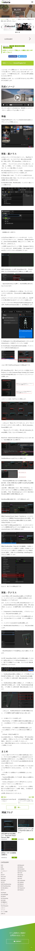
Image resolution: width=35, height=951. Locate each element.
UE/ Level (3, 876)
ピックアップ (4, 904)
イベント (3, 909)
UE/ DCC (3, 878)
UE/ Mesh (3, 896)
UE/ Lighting (21, 882)
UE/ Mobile (20, 867)
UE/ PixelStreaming (5, 886)
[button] (1, 27)
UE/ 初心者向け (4, 888)
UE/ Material (21, 884)
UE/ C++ (3, 890)
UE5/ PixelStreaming (6, 884)
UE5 (2, 867)
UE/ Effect (20, 876)
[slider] (16, 104)
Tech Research (4, 906)
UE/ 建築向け (4, 902)
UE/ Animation (21, 869)
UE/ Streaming (4, 898)
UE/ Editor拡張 (4, 894)
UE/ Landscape (21, 880)
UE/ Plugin (3, 892)
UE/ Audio (3, 880)
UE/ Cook (20, 872)
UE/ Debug (20, 874)
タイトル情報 (4, 911)
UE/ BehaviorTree (22, 871)
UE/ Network (21, 890)
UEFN (2, 869)
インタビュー (4, 871)
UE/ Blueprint (21, 865)
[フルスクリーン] (31, 105)
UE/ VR (2, 882)
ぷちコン (3, 907)
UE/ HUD (20, 878)
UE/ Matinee (21, 886)
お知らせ (3, 913)
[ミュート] (28, 105)
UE (1, 872)
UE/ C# (2, 874)
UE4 (2, 865)
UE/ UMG (3, 900)
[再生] (4, 105)
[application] (17, 98)
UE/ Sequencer (21, 888)
